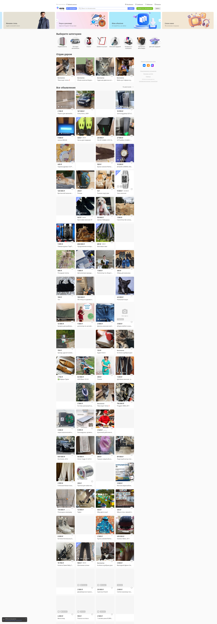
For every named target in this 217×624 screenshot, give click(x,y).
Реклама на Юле (148, 74)
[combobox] (103, 8)
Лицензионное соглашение (148, 71)
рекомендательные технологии (148, 81)
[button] (72, 76)
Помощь (148, 76)
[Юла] (60, 7)
